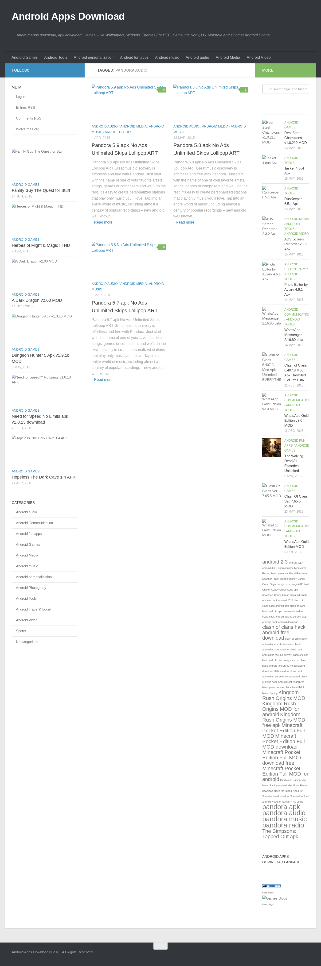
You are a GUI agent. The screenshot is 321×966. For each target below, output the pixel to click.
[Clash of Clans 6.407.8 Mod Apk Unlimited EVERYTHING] (271, 367)
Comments (28, 118)
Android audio (197, 57)
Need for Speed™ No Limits (287, 801)
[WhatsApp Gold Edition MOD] (271, 528)
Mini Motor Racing (290, 780)
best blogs (268, 892)
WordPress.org (27, 129)
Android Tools (55, 57)
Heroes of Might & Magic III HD (41, 245)
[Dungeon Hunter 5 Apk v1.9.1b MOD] (45, 329)
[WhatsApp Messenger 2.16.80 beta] (271, 316)
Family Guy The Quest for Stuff (41, 190)
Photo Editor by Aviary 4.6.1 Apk (296, 289)
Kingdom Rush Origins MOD (283, 695)
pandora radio (283, 825)
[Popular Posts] (286, 110)
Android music (167, 57)
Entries (25, 107)
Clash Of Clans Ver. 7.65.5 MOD (296, 501)
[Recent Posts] (270, 110)
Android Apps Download (68, 16)
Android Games (25, 57)
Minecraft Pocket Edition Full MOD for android (285, 773)
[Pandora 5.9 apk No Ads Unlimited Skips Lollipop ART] (129, 102)
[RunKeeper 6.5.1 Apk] (271, 195)
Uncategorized (27, 642)
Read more (103, 222)
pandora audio (283, 813)
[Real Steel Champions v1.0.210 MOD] (271, 132)
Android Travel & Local (33, 609)
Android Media (228, 57)
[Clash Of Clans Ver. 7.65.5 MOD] (271, 492)
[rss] (75, 70)
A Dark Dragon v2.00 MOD (37, 300)
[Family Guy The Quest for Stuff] (45, 164)
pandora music (284, 819)
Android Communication (34, 523)
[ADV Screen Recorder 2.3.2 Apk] (271, 226)
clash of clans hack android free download (283, 632)
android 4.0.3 (269, 568)
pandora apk (281, 807)
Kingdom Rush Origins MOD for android (280, 709)
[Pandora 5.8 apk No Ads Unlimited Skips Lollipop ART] (210, 102)
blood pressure (279, 573)
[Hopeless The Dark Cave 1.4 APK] (45, 451)
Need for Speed (283, 790)
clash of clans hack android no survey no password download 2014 (284, 665)
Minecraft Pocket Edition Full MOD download (283, 741)
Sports (21, 631)
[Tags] (301, 110)
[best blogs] (274, 898)
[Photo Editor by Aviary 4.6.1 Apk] (271, 272)
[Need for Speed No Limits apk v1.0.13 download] (45, 390)
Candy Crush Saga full (287, 595)
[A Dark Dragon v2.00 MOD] (45, 274)
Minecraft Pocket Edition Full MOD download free (281, 757)
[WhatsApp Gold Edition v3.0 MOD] (271, 402)
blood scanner (288, 578)
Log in (20, 97)
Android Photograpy (31, 588)
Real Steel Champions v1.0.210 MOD (295, 138)
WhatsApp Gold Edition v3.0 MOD (296, 420)
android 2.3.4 (296, 562)
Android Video (259, 57)
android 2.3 (275, 562)
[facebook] (67, 70)
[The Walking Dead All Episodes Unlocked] (271, 447)
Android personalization (94, 57)
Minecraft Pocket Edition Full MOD (283, 730)
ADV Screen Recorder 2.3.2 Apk (295, 244)
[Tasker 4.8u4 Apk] (271, 164)
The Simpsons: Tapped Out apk (280, 833)
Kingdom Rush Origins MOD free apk (283, 719)
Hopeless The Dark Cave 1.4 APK (43, 477)
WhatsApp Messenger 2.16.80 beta (293, 335)
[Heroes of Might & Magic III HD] (45, 219)
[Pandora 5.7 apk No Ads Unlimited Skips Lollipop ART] (129, 259)
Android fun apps (134, 57)
